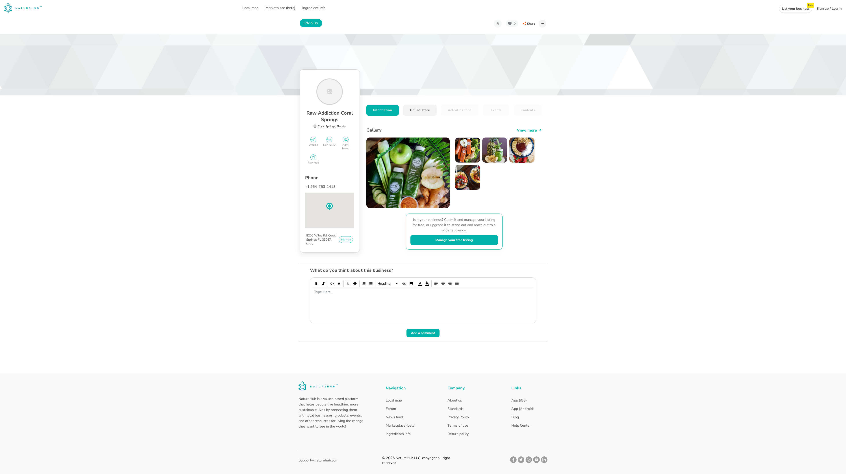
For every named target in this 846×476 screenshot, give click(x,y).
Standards (455, 408)
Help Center (521, 425)
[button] (329, 206)
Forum (391, 408)
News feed (394, 417)
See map (346, 239)
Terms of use (457, 425)
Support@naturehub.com (318, 460)
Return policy (458, 433)
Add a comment (423, 333)
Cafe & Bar (311, 23)
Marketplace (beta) (401, 425)
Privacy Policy (458, 417)
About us (454, 400)
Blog (515, 417)
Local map (394, 400)
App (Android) (522, 408)
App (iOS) (519, 400)
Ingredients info (398, 433)
